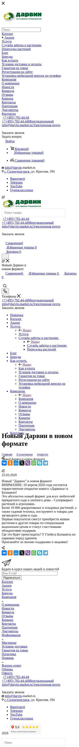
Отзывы (7, 616)
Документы (10, 631)
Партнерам (9, 627)
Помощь (8, 658)
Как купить (27, 368)
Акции (7, 585)
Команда (8, 612)
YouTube (16, 186)
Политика (9, 654)
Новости (8, 608)
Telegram (16, 182)
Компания (26, 399)
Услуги (24, 334)
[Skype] (39, 463)
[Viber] (27, 463)
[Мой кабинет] (3, 238)
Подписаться (11, 577)
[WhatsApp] (33, 463)
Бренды (7, 593)
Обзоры (7, 669)
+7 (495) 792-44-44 (16, 117)
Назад (27, 330)
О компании (10, 604)
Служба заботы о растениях (47, 345)
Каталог (7, 582)
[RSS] (3, 471)
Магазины (9, 642)
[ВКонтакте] (4, 463)
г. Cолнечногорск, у (18, 171)
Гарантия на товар (15, 650)
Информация (11, 635)
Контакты (9, 623)
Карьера (7, 620)
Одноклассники (21, 190)
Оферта (7, 673)
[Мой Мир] (16, 463)
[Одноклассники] (10, 463)
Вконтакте (17, 178)
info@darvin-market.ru (31, 125)
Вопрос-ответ (11, 665)
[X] (21, 463)
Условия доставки (14, 646)
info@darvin (13, 167)
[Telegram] (45, 463)
